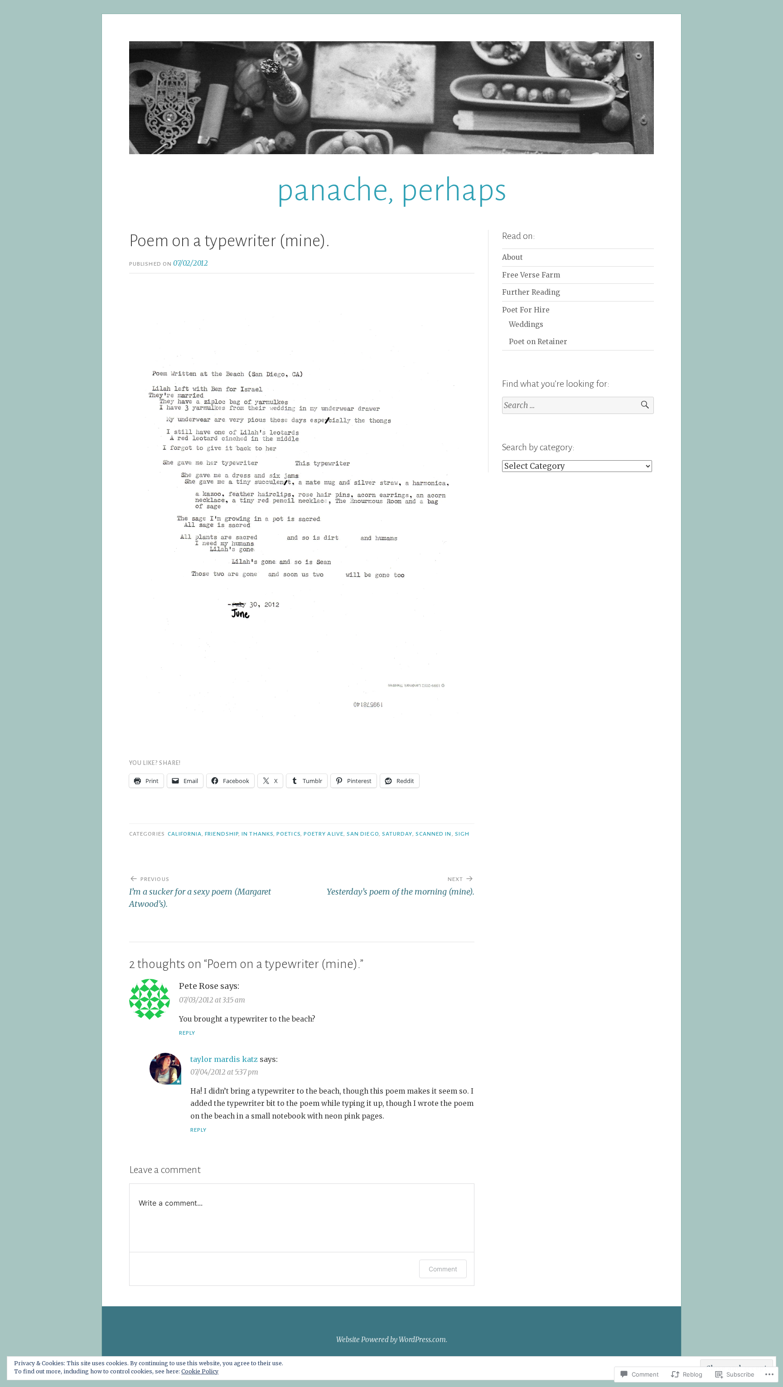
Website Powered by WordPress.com (391, 1339)
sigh (462, 834)
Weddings (526, 324)
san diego (363, 834)
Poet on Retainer (538, 341)
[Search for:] (578, 405)
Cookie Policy (199, 1371)
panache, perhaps (391, 190)
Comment (443, 1269)
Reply (187, 1033)
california (185, 834)
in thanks (257, 834)
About (512, 257)
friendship (221, 834)
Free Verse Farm (531, 275)
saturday (397, 834)
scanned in (434, 834)
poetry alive (323, 834)
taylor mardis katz (224, 1059)
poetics (288, 834)
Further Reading (531, 292)
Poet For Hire (526, 310)
